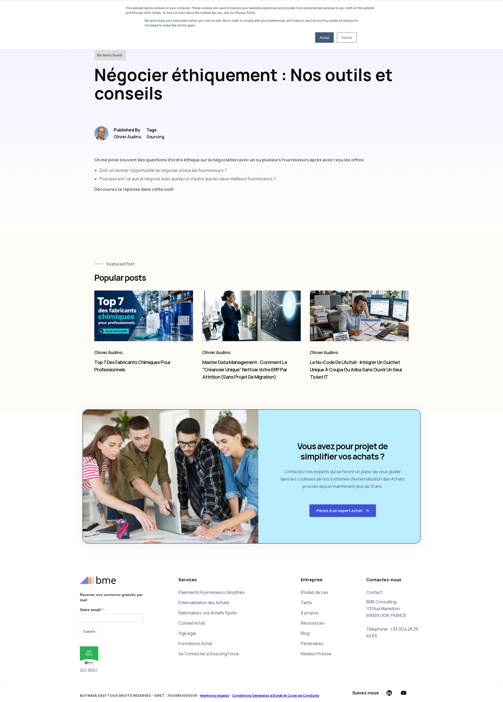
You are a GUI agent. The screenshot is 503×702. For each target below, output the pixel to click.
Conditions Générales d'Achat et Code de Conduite (275, 695)
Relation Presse (316, 654)
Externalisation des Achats (203, 602)
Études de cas (314, 592)
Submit (89, 632)
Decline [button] (346, 37)
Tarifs (306, 602)
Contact (374, 592)
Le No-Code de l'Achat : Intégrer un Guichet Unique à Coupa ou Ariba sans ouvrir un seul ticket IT (356, 369)
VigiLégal (187, 633)
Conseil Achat (191, 623)
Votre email (90, 610)
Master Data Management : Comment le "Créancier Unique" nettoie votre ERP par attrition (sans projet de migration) (244, 369)
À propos (310, 613)
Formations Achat (195, 643)
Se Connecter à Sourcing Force (208, 654)
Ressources (313, 623)
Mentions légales (214, 695)
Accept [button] (324, 37)
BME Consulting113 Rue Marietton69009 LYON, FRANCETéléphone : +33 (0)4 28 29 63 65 (392, 619)
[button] (342, 510)
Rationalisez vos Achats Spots (207, 613)
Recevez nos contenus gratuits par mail (111, 597)
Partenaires (312, 643)
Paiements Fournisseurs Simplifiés (211, 592)
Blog (305, 633)
